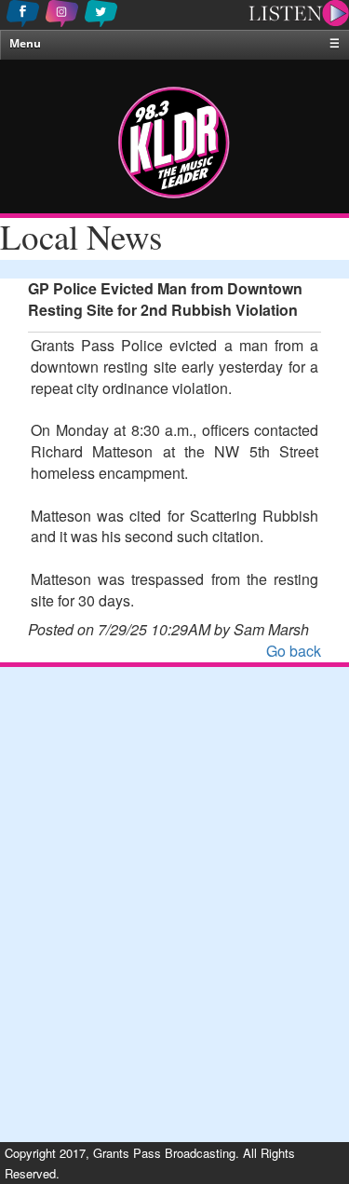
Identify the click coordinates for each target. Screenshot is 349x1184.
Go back (293, 650)
